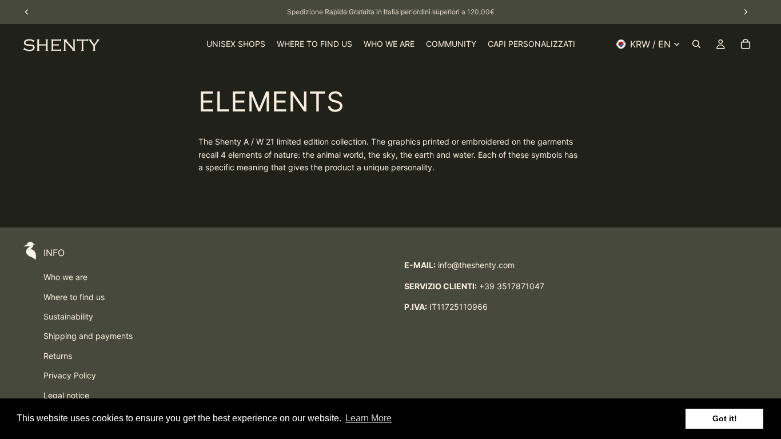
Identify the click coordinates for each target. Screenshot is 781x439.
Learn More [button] (368, 418)
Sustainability (68, 316)
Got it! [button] (724, 418)
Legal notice (66, 395)
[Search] (696, 44)
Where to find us (74, 297)
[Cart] (745, 44)
